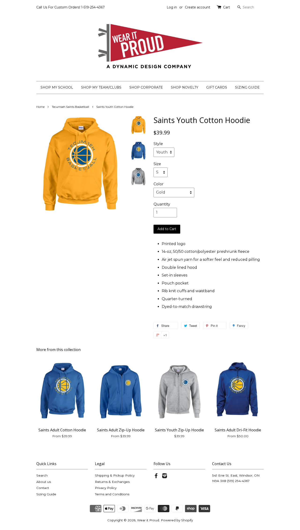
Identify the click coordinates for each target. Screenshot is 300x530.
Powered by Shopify (177, 520)
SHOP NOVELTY (184, 87)
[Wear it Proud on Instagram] (164, 476)
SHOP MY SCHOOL (57, 87)
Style (158, 144)
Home (40, 106)
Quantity (162, 204)
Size (157, 164)
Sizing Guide (46, 494)
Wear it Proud (148, 520)
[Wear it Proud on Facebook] (156, 476)
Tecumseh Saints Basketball (70, 106)
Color (159, 184)
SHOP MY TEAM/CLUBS (101, 87)
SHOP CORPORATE (146, 87)
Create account (197, 7)
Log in (172, 7)
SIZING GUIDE (247, 87)
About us (43, 482)
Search (42, 475)
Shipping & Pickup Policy (115, 475)
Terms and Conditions (112, 494)
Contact (42, 488)
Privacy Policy (105, 488)
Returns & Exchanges (112, 482)
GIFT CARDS (216, 87)
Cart (226, 7)
